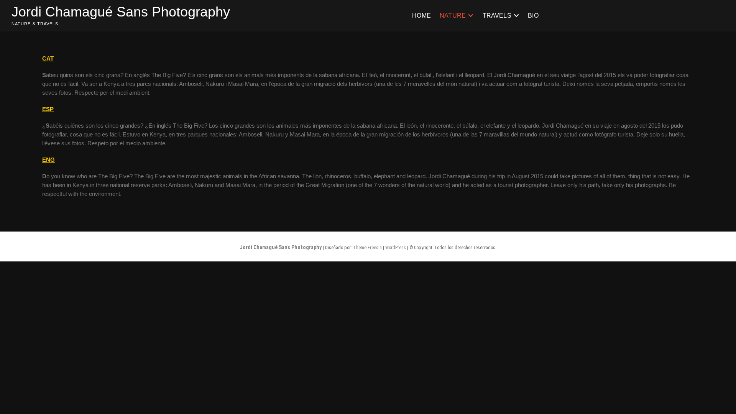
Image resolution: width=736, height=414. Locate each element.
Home (421, 15)
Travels (497, 15)
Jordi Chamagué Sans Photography (121, 12)
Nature (453, 15)
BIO (533, 15)
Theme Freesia (367, 247)
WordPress (395, 247)
